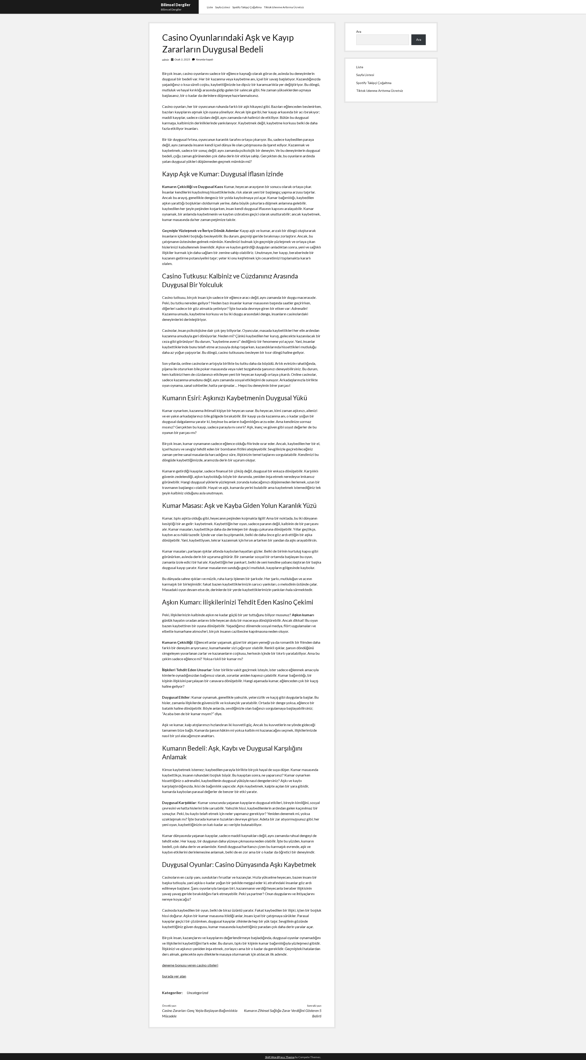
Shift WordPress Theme (280, 1057)
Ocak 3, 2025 (182, 59)
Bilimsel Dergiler (175, 5)
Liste (210, 7)
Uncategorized (197, 992)
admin (165, 59)
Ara (358, 31)
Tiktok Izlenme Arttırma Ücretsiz (284, 7)
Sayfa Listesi (222, 7)
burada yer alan (174, 976)
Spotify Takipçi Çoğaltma (247, 7)
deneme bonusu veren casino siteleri (190, 965)
